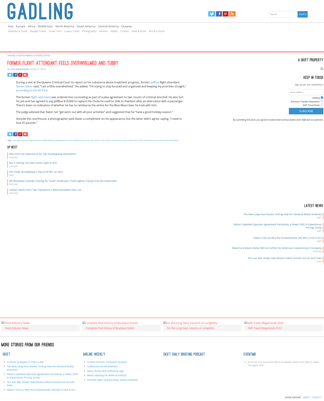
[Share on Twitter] (10, 75)
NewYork (108, 140)
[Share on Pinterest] (20, 75)
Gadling (81, 11)
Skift (6, 355)
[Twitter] (211, 14)
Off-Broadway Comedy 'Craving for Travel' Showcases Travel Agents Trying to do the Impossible (63, 180)
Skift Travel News (311, 105)
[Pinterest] (225, 14)
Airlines (103, 31)
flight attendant (41, 97)
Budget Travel (38, 31)
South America (86, 26)
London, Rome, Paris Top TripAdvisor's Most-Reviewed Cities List (45, 189)
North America (64, 26)
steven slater (133, 140)
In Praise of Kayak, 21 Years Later (25, 362)
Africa (31, 26)
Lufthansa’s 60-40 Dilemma (102, 366)
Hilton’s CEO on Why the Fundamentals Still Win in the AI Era (287, 237)
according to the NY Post (32, 90)
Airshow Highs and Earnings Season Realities (112, 379)
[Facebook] (219, 14)
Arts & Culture (157, 31)
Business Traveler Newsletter (305, 101)
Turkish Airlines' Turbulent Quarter (107, 362)
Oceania (126, 26)
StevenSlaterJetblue (171, 140)
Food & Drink (138, 31)
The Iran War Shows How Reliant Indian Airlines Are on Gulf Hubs (285, 258)
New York (89, 140)
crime (14, 140)
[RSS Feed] (232, 14)
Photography (89, 31)
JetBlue (154, 82)
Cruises (124, 31)
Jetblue (70, 140)
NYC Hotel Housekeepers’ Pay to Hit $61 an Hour (36, 171)
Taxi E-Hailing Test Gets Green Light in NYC (33, 162)
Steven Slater (24, 86)
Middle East (45, 26)
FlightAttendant (48, 140)
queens (124, 140)
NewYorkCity (116, 140)
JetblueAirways (79, 140)
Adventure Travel (18, 31)
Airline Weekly (94, 355)
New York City (99, 140)
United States (42, 55)
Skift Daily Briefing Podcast (184, 355)
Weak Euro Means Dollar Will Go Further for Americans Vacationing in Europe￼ (277, 248)
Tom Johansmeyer (19, 69)
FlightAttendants (61, 140)
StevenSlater (159, 140)
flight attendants (36, 140)
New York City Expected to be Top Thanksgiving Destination (42, 153)
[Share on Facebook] (15, 75)
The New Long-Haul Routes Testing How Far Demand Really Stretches (283, 214)
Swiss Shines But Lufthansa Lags (105, 371)
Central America (108, 26)
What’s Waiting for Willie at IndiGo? (107, 375)
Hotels (114, 31)
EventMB (250, 355)
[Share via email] (25, 75)
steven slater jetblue (146, 140)
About (306, 397)
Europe (20, 26)
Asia (10, 26)
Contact (316, 397)
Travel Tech (55, 31)
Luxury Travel (71, 31)
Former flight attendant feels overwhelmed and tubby (63, 63)
